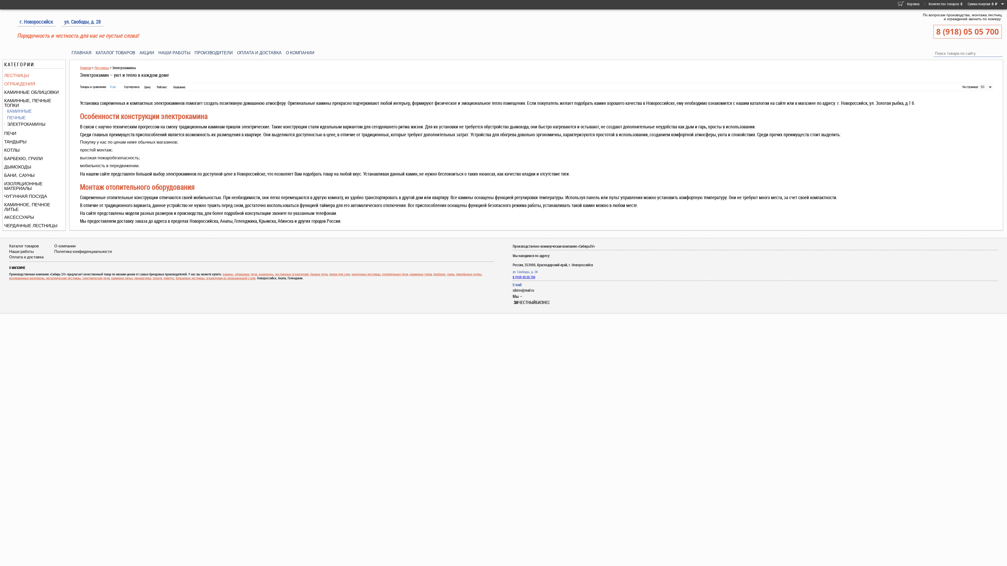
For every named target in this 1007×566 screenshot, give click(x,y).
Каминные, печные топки (27, 103)
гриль (450, 274)
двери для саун (339, 274)
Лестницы (16, 75)
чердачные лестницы (366, 274)
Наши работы (174, 53)
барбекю (439, 274)
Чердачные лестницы (30, 225)
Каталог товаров (115, 53)
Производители (214, 53)
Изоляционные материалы (23, 186)
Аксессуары (19, 217)
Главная (82, 53)
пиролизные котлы (468, 274)
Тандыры (15, 141)
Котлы (12, 150)
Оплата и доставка (259, 53)
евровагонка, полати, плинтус (154, 278)
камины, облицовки (236, 274)
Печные (16, 118)
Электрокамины (26, 124)
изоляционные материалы (27, 278)
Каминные (19, 111)
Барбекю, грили (23, 158)
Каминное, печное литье (27, 207)
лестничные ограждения (292, 274)
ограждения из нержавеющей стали (230, 278)
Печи (10, 133)
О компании (300, 53)
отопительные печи (395, 274)
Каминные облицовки (31, 92)
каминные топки (421, 274)
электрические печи (96, 278)
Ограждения (19, 83)
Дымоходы (17, 167)
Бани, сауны (19, 175)
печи (254, 274)
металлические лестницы (63, 278)
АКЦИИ (147, 53)
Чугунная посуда (25, 196)
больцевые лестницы (190, 278)
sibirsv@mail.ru (523, 290)
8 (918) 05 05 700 (967, 31)
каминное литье (122, 278)
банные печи (319, 274)
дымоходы (266, 274)
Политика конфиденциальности (83, 251)
